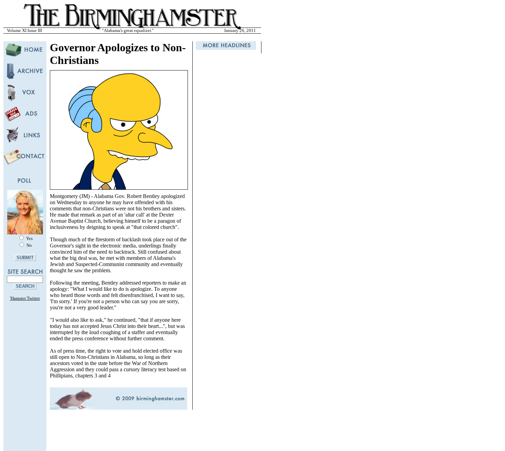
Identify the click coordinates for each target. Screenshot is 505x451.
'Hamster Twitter (25, 298)
